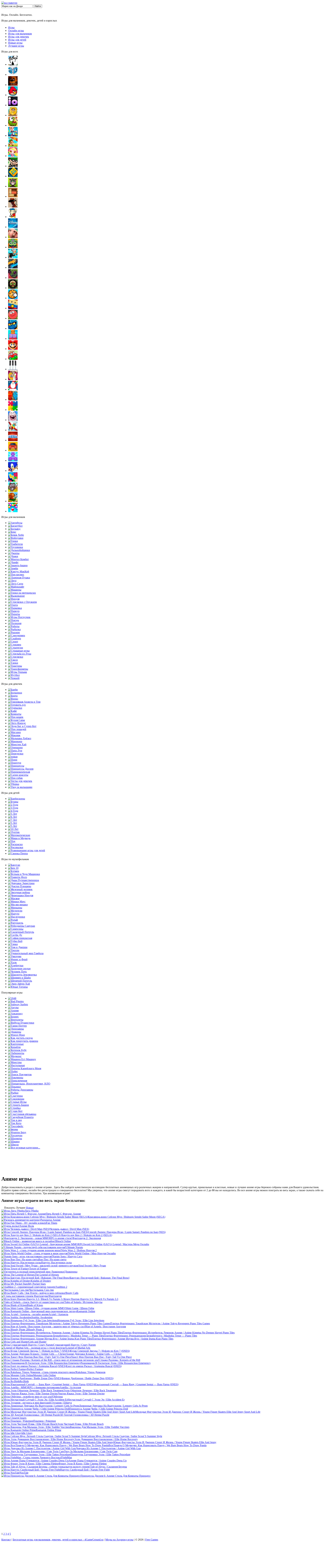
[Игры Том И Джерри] (17, 947)
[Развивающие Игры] (26, 850)
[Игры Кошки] (15, 717)
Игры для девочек (18, 36)
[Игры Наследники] (16, 916)
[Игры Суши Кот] (15, 1111)
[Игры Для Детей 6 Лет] (12, 816)
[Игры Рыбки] (13, 1092)
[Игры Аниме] (13, 1010)
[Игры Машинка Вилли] (13, 358)
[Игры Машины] (14, 589)
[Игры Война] (15, 538)
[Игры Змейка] (13, 267)
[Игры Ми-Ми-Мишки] (18, 904)
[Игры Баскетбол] (15, 525)
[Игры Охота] (13, 605)
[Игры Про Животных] (13, 237)
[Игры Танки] (13, 662)
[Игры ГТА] (13, 206)
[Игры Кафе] (12, 710)
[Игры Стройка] (14, 1108)
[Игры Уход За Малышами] (20, 787)
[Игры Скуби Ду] (15, 935)
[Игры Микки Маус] (17, 901)
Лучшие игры (16, 45)
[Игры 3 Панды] (13, 64)
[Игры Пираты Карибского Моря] (24, 1068)
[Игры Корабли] (14, 1047)
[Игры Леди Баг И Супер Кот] (22, 726)
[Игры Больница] (15, 692)
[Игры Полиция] (14, 623)
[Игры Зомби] (13, 568)
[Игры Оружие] (22, 602)
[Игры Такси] (13, 659)
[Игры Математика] (19, 835)
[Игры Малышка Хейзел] (19, 738)
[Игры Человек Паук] (17, 971)
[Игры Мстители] (15, 910)
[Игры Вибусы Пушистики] (21, 1022)
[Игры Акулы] (13, 1007)
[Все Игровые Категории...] (24, 1147)
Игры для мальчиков (20, 33)
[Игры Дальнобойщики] (19, 550)
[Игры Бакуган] (14, 865)
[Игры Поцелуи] (14, 762)
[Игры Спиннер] (13, 460)
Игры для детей (17, 39)
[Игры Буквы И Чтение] (13, 801)
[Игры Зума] (13, 247)
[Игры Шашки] (14, 1141)
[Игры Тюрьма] (17, 672)
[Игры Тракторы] (15, 665)
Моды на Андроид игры (119, 1539)
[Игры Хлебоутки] (15, 965)
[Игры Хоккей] (13, 678)
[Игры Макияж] (14, 735)
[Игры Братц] (13, 695)
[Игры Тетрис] (13, 480)
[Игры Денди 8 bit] (13, 216)
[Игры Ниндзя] (13, 598)
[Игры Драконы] (14, 1031)
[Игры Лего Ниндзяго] (13, 328)
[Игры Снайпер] (14, 638)
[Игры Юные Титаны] (18, 986)
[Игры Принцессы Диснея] (20, 768)
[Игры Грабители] (15, 544)
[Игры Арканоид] (15, 1013)
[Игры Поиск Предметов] (20, 1074)
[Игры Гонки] (13, 541)
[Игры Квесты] (13, 287)
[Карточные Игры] (16, 1044)
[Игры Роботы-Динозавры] (20, 1089)
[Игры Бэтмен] (13, 871)
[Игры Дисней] (13, 226)
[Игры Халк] (12, 962)
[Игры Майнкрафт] (16, 586)
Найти (38, 6)
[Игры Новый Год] (13, 389)
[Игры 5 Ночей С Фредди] (13, 84)
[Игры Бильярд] (14, 528)
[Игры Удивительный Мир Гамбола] (26, 953)
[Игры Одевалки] (15, 707)
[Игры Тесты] (20, 781)
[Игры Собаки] (15, 778)
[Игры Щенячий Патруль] (20, 980)
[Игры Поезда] (13, 620)
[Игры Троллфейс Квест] (15, 1126)
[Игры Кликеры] (13, 298)
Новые (30, 1207)
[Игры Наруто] (13, 913)
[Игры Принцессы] (16, 765)
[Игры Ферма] (13, 1129)
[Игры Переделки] (15, 753)
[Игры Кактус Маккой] (18, 571)
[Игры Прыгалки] (14, 1086)
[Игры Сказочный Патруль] (21, 932)
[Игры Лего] (12, 580)
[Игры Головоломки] (13, 196)
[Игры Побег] (13, 1071)
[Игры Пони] (12, 759)
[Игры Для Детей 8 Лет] (12, 823)
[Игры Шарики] (13, 511)
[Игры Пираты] (14, 614)
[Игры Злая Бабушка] (13, 257)
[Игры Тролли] (13, 950)
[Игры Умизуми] (14, 956)
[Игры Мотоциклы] (22, 592)
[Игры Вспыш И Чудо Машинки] (24, 874)
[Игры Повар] (13, 756)
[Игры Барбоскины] (16, 798)
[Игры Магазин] (14, 732)
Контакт (6, 1539)
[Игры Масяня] (13, 898)
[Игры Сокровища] (16, 1098)
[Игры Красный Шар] (13, 318)
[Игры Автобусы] (15, 522)
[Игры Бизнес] (13, 1016)
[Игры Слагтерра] (15, 1095)
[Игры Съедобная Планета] (21, 1117)
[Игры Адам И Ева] (13, 115)
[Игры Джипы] (13, 553)
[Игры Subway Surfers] (18, 1004)
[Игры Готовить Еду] (17, 704)
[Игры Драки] (13, 556)
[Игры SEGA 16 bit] (13, 440)
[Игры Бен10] (13, 868)
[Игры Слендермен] (16, 635)
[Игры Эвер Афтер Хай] (19, 983)
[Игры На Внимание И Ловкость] (13, 379)
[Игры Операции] (15, 747)
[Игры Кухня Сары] (16, 720)
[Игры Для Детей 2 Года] (13, 804)
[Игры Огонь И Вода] (13, 399)
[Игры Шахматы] (15, 1138)
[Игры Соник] (13, 470)
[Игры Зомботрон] (13, 277)
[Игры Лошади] (17, 729)
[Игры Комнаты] (14, 714)
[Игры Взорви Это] (13, 155)
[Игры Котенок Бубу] (17, 1050)
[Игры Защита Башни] (18, 565)
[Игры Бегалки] (13, 135)
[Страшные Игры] (19, 650)
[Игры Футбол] (14, 675)
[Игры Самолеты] (13, 430)
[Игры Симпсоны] (15, 928)
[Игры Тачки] (13, 944)
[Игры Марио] (13, 348)
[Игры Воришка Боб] (13, 166)
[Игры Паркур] (13, 611)
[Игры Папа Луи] (15, 750)
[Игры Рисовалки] (15, 847)
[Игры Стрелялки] (15, 656)
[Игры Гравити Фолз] (17, 877)
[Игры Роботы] (13, 626)
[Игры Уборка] (13, 784)
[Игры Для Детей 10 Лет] (13, 829)
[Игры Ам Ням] (13, 125)
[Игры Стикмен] (14, 644)
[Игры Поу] (11, 841)
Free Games (151, 1539)
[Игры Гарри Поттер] (17, 1025)
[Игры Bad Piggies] (16, 1001)
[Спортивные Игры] (13, 641)
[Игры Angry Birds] (13, 94)
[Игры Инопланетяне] (29, 1083)
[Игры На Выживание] (16, 595)
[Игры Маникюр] (15, 741)
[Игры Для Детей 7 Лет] (12, 819)
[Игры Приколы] (13, 419)
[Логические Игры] (13, 338)
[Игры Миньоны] (15, 907)
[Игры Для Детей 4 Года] (13, 810)
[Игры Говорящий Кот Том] (13, 186)
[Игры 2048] (12, 998)
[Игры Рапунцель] (15, 922)
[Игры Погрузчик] (19, 617)
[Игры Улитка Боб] (13, 501)
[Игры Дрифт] (13, 562)
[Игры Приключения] (17, 1080)
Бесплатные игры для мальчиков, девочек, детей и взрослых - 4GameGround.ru (58, 1539)
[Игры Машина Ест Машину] (22, 1059)
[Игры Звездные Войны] (19, 892)
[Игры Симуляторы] (13, 450)
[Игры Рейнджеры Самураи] (21, 925)
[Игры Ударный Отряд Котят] (13, 490)
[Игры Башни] (18, 1105)
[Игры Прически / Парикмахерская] (19, 771)
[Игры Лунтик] (14, 832)
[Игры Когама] (13, 308)
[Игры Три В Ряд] (15, 1120)
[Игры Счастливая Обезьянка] (22, 1114)
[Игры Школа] (13, 1144)
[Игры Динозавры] (16, 1028)
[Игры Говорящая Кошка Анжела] (24, 701)
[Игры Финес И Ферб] (17, 959)
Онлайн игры (16, 30)
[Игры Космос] (16, 574)
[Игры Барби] (13, 689)
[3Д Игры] (13, 74)
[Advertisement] (162, 1505)
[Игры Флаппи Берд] (17, 1132)
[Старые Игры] (17, 1101)
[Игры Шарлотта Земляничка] (22, 974)
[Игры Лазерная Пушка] (19, 577)
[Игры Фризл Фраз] (16, 1034)
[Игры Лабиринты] (16, 1053)
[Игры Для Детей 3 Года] (13, 807)
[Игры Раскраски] (15, 844)
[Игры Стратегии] (15, 647)
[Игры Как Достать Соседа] (20, 1037)
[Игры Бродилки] (13, 145)
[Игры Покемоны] (15, 1077)
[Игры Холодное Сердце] (19, 968)
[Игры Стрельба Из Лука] (19, 653)
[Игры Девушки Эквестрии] (21, 883)
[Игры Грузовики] (15, 547)
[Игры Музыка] (13, 369)
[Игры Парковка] (15, 608)
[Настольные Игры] (16, 1065)
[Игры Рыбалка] (14, 629)
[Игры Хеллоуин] (15, 1135)
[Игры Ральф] (13, 919)
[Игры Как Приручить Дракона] (23, 1041)
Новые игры (15, 42)
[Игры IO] (13, 105)
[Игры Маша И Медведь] (19, 838)
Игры (11, 27)
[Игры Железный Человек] (20, 889)
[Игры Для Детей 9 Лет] (12, 826)
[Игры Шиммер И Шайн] (19, 977)
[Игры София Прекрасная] (20, 938)
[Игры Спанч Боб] (15, 941)
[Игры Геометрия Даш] (13, 176)
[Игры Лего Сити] (15, 583)
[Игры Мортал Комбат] (18, 559)
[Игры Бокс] (12, 531)
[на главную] (9, 2)
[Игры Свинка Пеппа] (18, 853)
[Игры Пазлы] (13, 409)
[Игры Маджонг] (15, 1056)
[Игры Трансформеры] (18, 669)
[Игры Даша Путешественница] (23, 880)
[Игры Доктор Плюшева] (19, 886)
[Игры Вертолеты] (15, 1019)
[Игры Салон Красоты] (18, 774)
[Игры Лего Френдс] (17, 723)
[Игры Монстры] (15, 1062)
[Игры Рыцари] (14, 632)
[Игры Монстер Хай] (17, 744)
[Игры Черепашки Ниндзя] (20, 895)
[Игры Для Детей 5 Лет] (12, 813)
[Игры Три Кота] (14, 1123)
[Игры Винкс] (13, 698)
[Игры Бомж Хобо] (16, 534)
